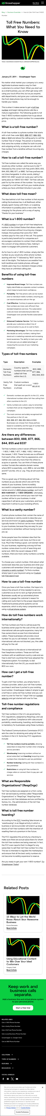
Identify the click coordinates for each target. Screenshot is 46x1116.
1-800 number (9, 224)
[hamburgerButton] (42, 3)
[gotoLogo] (11, 2)
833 (9, 138)
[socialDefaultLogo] (3, 1078)
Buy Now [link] (36, 3)
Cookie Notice (25, 1108)
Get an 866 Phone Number (11, 1041)
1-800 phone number (25, 490)
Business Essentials (14, 12)
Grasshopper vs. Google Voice (12, 1038)
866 (35, 135)
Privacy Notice (11, 1108)
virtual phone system (17, 609)
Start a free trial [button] (23, 1008)
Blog (3, 12)
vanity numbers (27, 521)
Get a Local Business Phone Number (14, 1034)
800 (22, 135)
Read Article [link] (12, 928)
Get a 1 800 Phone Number (11, 1022)
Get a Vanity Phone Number (11, 1026)
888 (26, 135)
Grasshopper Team (27, 77)
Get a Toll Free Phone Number (12, 1030)
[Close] (42, 1087)
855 (39, 135)
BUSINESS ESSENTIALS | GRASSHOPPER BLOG (22, 62)
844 (4, 138)
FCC (19, 820)
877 (31, 135)
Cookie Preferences (22, 1112)
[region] (23, 1100)
